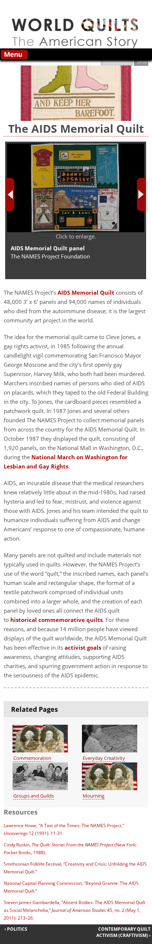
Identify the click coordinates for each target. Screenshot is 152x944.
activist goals (83, 647)
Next (141, 194)
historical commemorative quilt (55, 619)
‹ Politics (15, 929)
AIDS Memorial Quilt (86, 292)
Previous (9, 194)
